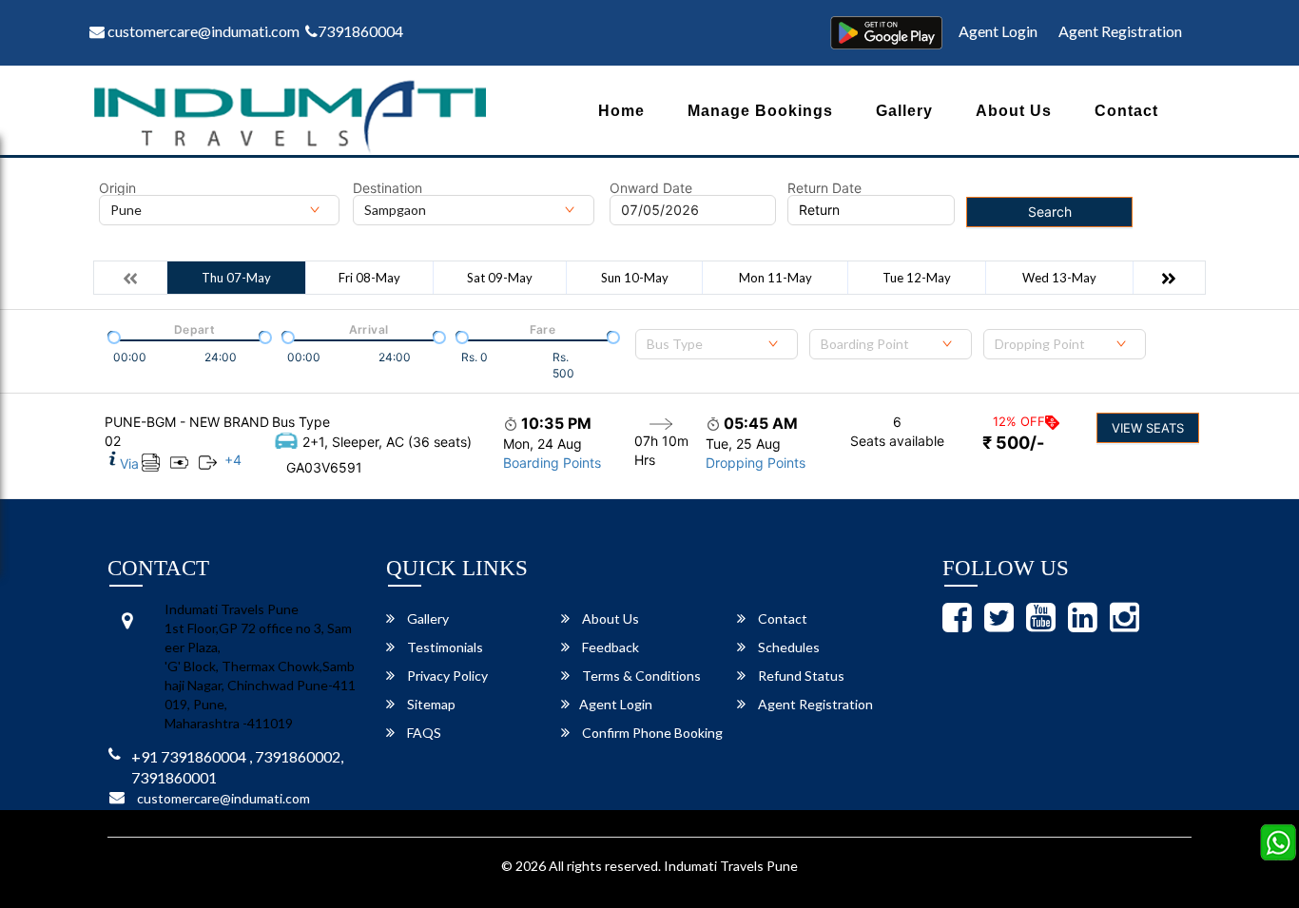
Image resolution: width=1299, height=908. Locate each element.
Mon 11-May (775, 277)
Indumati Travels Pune (731, 866)
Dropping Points (755, 462)
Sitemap (430, 704)
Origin (117, 188)
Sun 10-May (635, 277)
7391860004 (360, 31)
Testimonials (443, 647)
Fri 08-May (369, 277)
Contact (1126, 111)
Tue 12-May (916, 277)
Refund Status (799, 675)
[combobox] (716, 344)
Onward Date (651, 188)
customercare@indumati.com (202, 31)
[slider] (112, 335)
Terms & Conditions (640, 675)
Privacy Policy (446, 675)
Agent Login (998, 31)
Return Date (824, 188)
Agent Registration (1120, 31)
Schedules (787, 647)
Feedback (609, 647)
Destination (387, 188)
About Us (1014, 111)
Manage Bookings (760, 111)
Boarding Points (552, 462)
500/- (1013, 443)
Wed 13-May (1059, 277)
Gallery (904, 111)
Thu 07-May (236, 277)
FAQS (422, 732)
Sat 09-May (500, 277)
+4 (233, 460)
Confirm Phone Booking (651, 732)
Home (621, 111)
